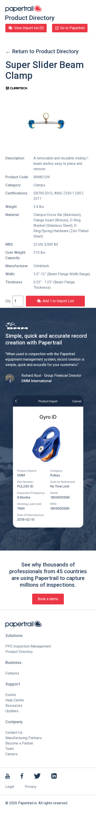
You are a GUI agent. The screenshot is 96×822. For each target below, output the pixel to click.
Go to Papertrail (72, 28)
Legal (9, 787)
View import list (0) (29, 28)
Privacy (30, 787)
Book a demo (48, 599)
